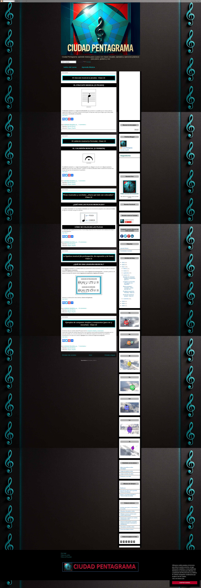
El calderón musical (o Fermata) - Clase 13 (128, 292)
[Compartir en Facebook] (121, 237)
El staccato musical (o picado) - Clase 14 (128, 295)
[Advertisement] (129, 95)
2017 (123, 266)
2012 (123, 262)
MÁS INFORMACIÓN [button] (178, 578)
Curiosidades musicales (126, 251)
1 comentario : (82, 180)
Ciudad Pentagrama (127, 147)
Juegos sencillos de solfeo (126, 473)
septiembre (126, 273)
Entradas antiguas (110, 355)
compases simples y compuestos (95, 330)
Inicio (90, 355)
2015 (123, 264)
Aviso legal (63, 553)
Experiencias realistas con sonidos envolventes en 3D (128, 518)
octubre (125, 275)
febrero (125, 268)
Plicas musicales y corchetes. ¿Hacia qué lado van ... (128, 288)
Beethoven (123, 488)
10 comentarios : (83, 308)
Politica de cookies (65, 555)
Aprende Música (88, 67)
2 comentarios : (83, 124)
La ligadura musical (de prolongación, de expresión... (129, 283)
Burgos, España (72, 128)
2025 (123, 305)
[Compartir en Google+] (125, 237)
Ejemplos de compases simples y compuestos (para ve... (129, 278)
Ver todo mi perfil (124, 150)
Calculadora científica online (127, 526)
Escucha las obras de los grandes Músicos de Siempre (128, 491)
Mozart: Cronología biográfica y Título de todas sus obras (128, 495)
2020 (123, 303)
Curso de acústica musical (126, 529)
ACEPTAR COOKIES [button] (184, 582)
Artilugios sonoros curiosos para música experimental (128, 514)
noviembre (126, 298)
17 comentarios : (83, 242)
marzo (125, 270)
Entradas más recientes (69, 355)
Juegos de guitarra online (126, 471)
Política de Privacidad (66, 557)
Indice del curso (70, 67)
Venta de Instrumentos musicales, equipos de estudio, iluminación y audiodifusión (128, 523)
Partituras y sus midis (125, 476)
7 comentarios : (83, 346)
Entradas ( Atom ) (92, 360)
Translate (88, 62)
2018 (123, 301)
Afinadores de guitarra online (127, 511)
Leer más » (65, 115)
